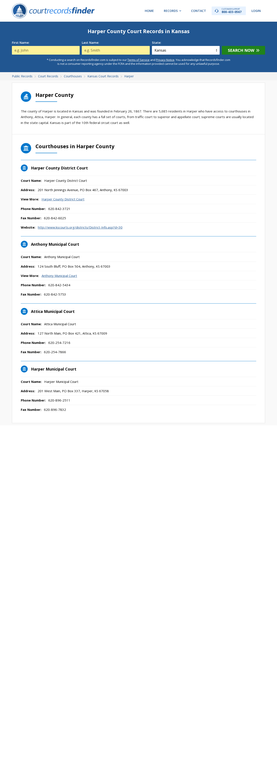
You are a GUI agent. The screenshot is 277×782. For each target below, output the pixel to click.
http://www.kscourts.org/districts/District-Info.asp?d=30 (80, 227)
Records (171, 11)
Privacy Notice (165, 60)
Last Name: (90, 43)
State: (156, 43)
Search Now (241, 50)
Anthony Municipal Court (59, 275)
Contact (198, 11)
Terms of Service (138, 60)
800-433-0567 (232, 11)
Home (149, 11)
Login (256, 11)
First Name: (20, 43)
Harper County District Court (63, 199)
